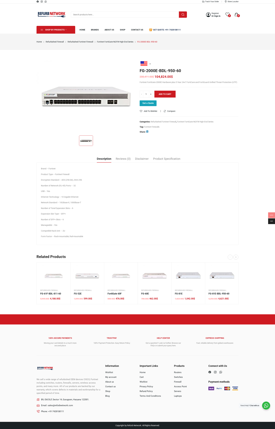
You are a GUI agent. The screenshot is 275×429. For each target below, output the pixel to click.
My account (110, 377)
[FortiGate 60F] (121, 275)
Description (104, 158)
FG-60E (145, 293)
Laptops (178, 396)
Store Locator (233, 1)
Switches (178, 377)
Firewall (177, 382)
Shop (107, 391)
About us (109, 382)
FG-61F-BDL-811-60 (50, 293)
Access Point (180, 386)
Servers (177, 391)
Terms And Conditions (150, 396)
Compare (171, 111)
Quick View (65, 268)
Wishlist (109, 372)
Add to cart (165, 94)
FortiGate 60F (115, 293)
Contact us (110, 386)
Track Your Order (212, 1)
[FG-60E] (154, 275)
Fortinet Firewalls (151, 127)
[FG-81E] (188, 275)
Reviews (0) (123, 158)
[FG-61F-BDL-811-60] (53, 275)
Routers (177, 372)
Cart (142, 377)
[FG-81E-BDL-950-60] (222, 275)
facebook (38, 1)
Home (143, 372)
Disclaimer (142, 158)
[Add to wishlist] (65, 275)
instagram (42, 1)
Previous (230, 257)
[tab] (104, 159)
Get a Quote (148, 103)
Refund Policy (146, 391)
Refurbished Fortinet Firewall (163, 122)
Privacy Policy (146, 386)
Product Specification (166, 158)
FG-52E (77, 293)
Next (235, 257)
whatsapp (46, 1)
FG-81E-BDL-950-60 (219, 293)
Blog (107, 396)
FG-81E (178, 293)
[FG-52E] (87, 275)
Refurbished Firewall (49, 290)
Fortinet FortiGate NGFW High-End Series (195, 122)
